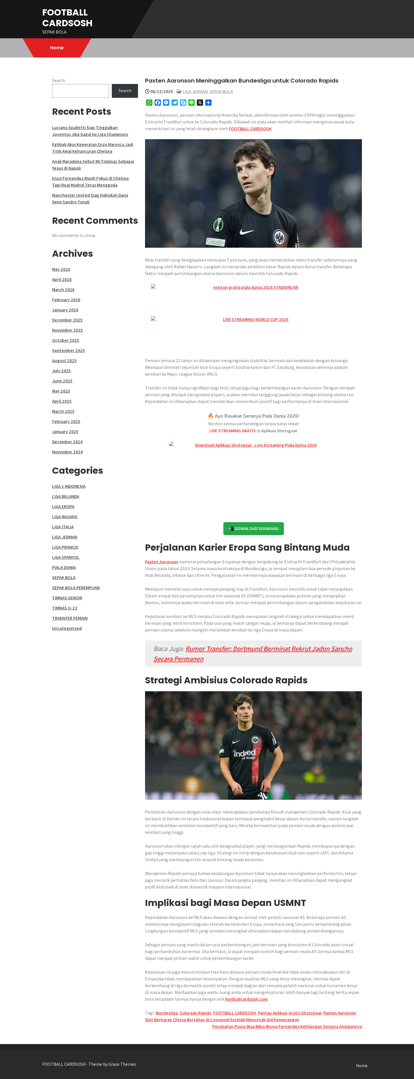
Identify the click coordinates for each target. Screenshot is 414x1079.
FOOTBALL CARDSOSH (67, 17)
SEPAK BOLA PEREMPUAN (76, 588)
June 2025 (62, 381)
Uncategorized (67, 628)
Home (57, 48)
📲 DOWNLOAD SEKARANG (253, 528)
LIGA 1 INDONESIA (69, 486)
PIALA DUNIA (64, 567)
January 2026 (65, 310)
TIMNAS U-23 (64, 608)
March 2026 (63, 290)
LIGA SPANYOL (65, 557)
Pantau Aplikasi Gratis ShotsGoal (289, 1013)
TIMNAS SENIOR (67, 598)
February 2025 (66, 421)
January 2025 (65, 432)
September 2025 (68, 350)
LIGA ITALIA (63, 527)
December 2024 (67, 442)
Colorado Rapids (195, 1013)
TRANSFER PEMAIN (70, 618)
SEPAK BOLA (221, 91)
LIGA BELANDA (65, 496)
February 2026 (66, 300)
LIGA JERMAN (195, 91)
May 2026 (61, 269)
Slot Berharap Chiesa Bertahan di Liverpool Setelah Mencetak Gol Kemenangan (222, 1020)
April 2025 (62, 401)
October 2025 (65, 340)
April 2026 (62, 279)
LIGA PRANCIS (65, 547)
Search (58, 80)
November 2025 (67, 330)
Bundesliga (167, 1013)
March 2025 (63, 411)
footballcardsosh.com (246, 999)
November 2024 (67, 452)
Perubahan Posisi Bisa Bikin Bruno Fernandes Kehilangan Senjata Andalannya (287, 1026)
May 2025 (61, 391)
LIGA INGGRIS (64, 517)
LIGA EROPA (63, 506)
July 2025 (61, 371)
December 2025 (67, 320)
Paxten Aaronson (161, 562)
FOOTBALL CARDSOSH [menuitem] (250, 129)
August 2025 (64, 361)
